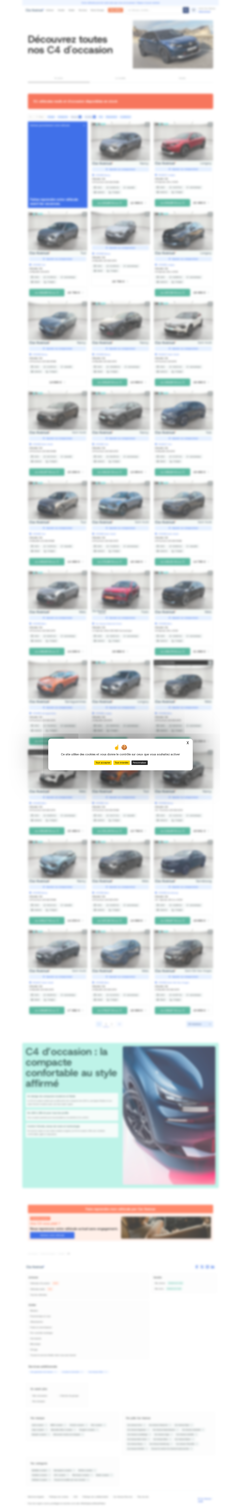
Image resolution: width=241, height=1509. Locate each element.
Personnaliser (139, 762)
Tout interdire (121, 762)
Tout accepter (103, 762)
